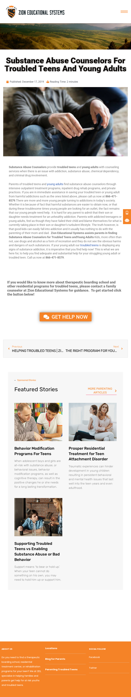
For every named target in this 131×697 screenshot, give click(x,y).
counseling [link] (112, 167)
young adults (55, 184)
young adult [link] (112, 192)
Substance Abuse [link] (20, 167)
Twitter (93, 667)
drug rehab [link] (80, 188)
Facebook (94, 657)
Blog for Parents (55, 659)
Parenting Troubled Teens (61, 669)
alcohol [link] (37, 241)
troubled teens (89, 245)
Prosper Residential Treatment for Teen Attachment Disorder (88, 453)
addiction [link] (61, 171)
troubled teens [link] (66, 167)
